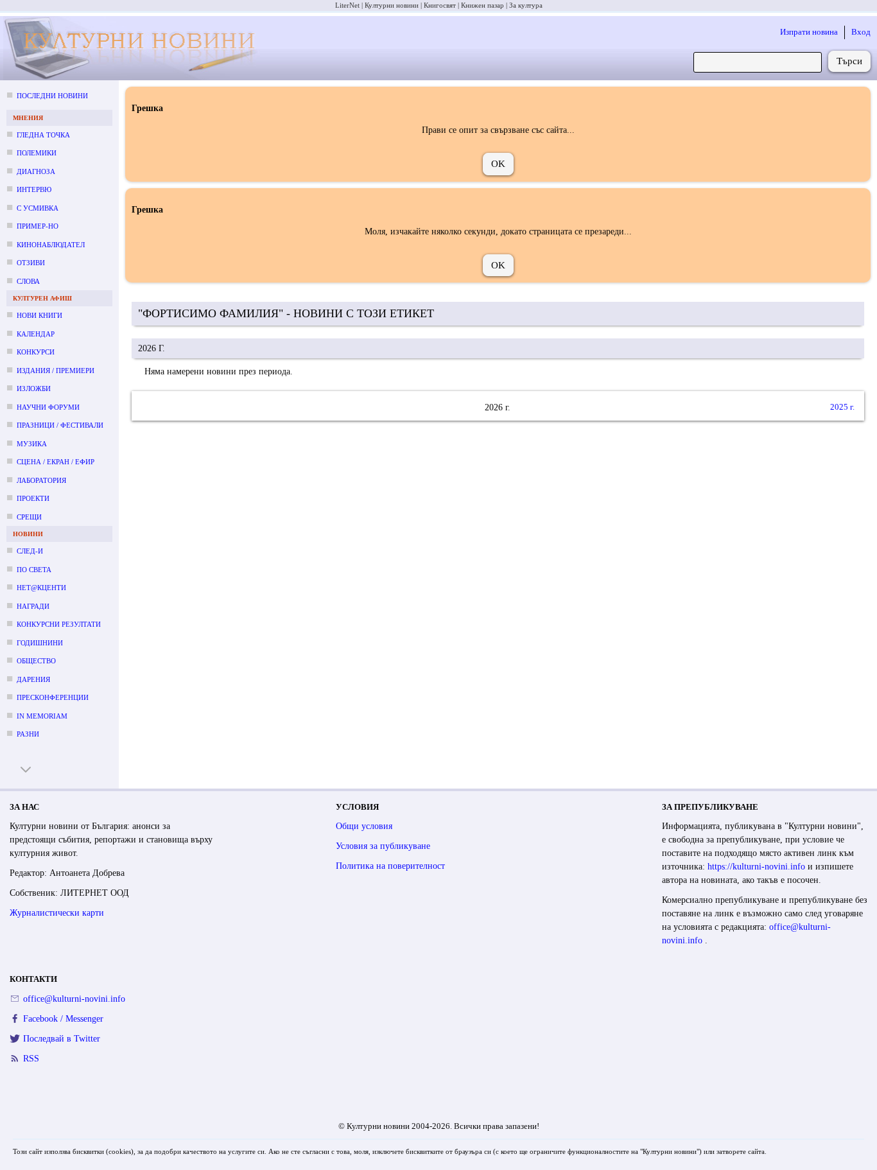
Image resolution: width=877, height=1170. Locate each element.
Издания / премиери (55, 370)
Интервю (34, 189)
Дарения (33, 679)
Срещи (29, 517)
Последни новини (52, 96)
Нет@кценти (41, 587)
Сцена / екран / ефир (55, 462)
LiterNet (347, 5)
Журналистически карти (57, 913)
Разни (28, 734)
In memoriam (42, 716)
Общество (36, 661)
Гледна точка (43, 135)
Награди (33, 606)
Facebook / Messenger (63, 1019)
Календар (36, 334)
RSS (31, 1058)
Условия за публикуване (383, 846)
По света (34, 569)
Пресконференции (53, 697)
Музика (32, 444)
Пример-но (37, 226)
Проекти (33, 498)
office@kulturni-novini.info (74, 999)
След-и (30, 551)
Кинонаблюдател (51, 245)
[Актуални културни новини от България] (134, 48)
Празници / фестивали (60, 425)
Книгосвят (440, 5)
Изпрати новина (809, 32)
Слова (28, 281)
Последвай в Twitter (61, 1038)
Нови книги (39, 315)
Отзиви (31, 262)
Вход (861, 32)
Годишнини (40, 643)
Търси (849, 61)
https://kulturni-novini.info (758, 866)
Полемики (36, 153)
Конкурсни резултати (59, 624)
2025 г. (842, 407)
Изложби (34, 388)
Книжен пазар (482, 5)
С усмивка (37, 208)
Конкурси (36, 352)
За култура (526, 5)
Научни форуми (48, 407)
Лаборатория (41, 480)
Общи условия (364, 826)
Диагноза (36, 171)
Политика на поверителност (390, 866)
